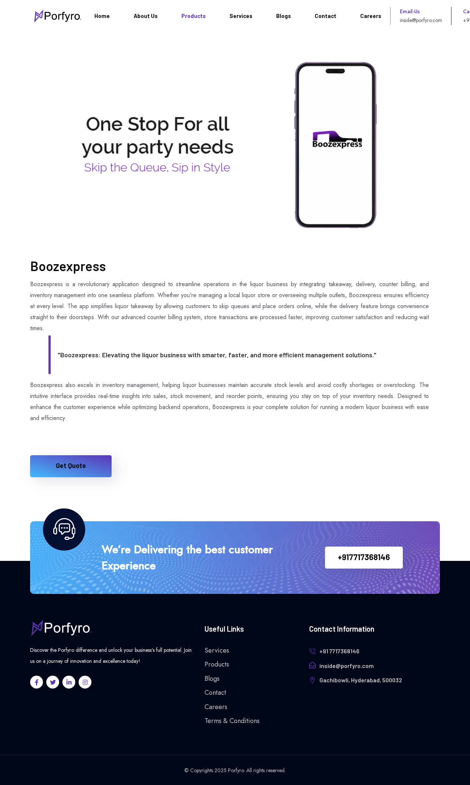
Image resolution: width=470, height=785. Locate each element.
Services (240, 15)
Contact (325, 15)
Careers (370, 15)
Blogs (283, 15)
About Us (146, 15)
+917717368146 (364, 557)
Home (102, 15)
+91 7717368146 (339, 650)
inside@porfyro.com (346, 665)
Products (193, 15)
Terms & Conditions (232, 721)
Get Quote (71, 465)
